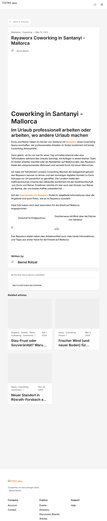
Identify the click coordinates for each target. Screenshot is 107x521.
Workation (15, 32)
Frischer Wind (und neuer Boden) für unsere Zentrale (74, 343)
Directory (44, 509)
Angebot (15, 332)
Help (73, 505)
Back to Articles (20, 22)
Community (28, 335)
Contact (12, 509)
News (32, 332)
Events (43, 505)
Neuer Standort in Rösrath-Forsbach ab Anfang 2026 (28, 397)
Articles (43, 518)
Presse (62, 335)
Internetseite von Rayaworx (34, 195)
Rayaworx (71, 141)
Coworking (27, 32)
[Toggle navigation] (102, 4)
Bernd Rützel (23, 51)
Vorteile (24, 332)
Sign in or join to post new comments (27, 285)
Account (12, 505)
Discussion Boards (49, 514)
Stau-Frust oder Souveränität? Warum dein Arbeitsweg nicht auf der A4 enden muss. (28, 343)
